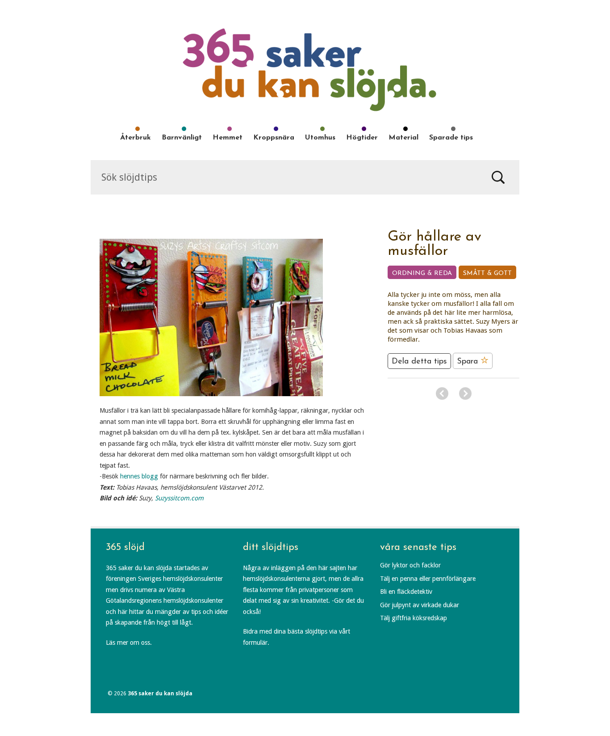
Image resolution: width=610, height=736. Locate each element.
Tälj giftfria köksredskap (413, 618)
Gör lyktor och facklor (410, 565)
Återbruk (135, 137)
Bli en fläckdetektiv (406, 591)
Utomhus (320, 137)
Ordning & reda (422, 273)
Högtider (362, 137)
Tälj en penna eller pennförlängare (428, 578)
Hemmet (227, 137)
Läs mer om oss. (129, 642)
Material (403, 137)
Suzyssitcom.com (179, 498)
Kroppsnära (273, 137)
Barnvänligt (182, 137)
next (465, 393)
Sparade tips (451, 137)
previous (442, 393)
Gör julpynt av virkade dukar (419, 605)
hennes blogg (139, 476)
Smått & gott (487, 273)
